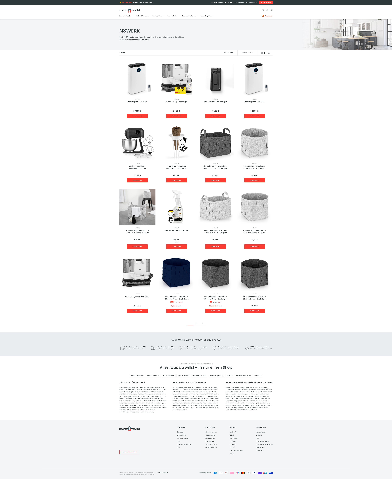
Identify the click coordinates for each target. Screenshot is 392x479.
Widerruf (259, 435)
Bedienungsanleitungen (184, 444)
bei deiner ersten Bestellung (137, 2)
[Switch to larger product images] (262, 52)
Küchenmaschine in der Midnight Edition (137, 167)
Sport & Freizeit (183, 376)
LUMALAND (234, 438)
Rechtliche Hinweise (262, 441)
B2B (178, 447)
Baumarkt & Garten (199, 376)
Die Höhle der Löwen (243, 376)
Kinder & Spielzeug (216, 376)
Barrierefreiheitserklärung (264, 444)
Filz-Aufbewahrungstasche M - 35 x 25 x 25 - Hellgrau (215, 231)
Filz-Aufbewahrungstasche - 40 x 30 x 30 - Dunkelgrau (215, 167)
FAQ (178, 441)
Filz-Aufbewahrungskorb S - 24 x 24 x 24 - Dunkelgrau (255, 298)
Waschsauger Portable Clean (137, 297)
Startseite (180, 432)
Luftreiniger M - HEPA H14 (255, 102)
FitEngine (233, 441)
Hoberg (232, 447)
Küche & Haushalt (137, 376)
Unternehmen (181, 435)
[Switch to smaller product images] (265, 52)
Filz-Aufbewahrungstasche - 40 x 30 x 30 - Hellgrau (137, 231)
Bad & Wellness (168, 376)
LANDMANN (234, 432)
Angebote (258, 376)
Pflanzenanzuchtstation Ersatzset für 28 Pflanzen (176, 167)
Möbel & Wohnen (153, 376)
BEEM (232, 435)
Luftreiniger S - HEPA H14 (137, 102)
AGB (257, 438)
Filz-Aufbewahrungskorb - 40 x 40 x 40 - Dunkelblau (176, 298)
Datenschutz (260, 447)
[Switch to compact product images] (269, 52)
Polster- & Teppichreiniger (176, 102)
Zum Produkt (137, 116)
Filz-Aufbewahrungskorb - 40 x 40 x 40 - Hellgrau (254, 231)
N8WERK (137, 99)
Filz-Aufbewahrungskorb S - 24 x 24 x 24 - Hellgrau (254, 167)
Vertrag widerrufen (130, 452)
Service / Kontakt (182, 438)
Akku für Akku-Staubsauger (215, 102)
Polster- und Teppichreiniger (176, 230)
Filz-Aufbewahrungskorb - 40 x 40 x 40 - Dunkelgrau (215, 298)
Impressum (259, 450)
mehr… (232, 453)
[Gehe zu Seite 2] (202, 323)
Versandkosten (261, 432)
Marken (229, 376)
